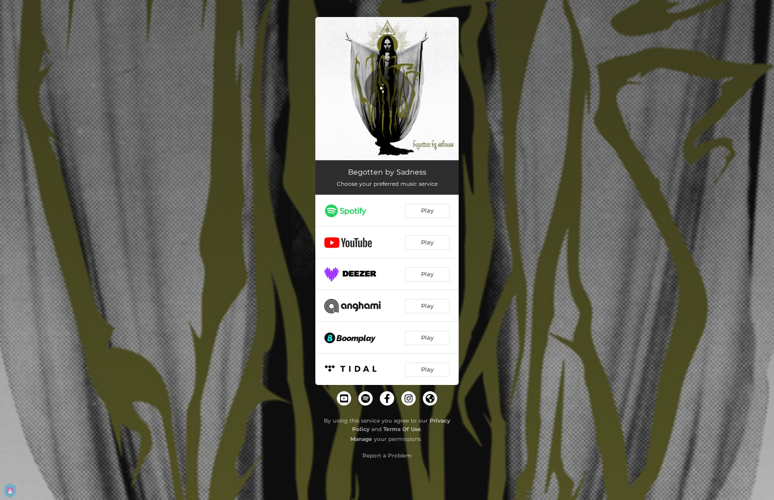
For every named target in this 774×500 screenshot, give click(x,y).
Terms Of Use (402, 429)
